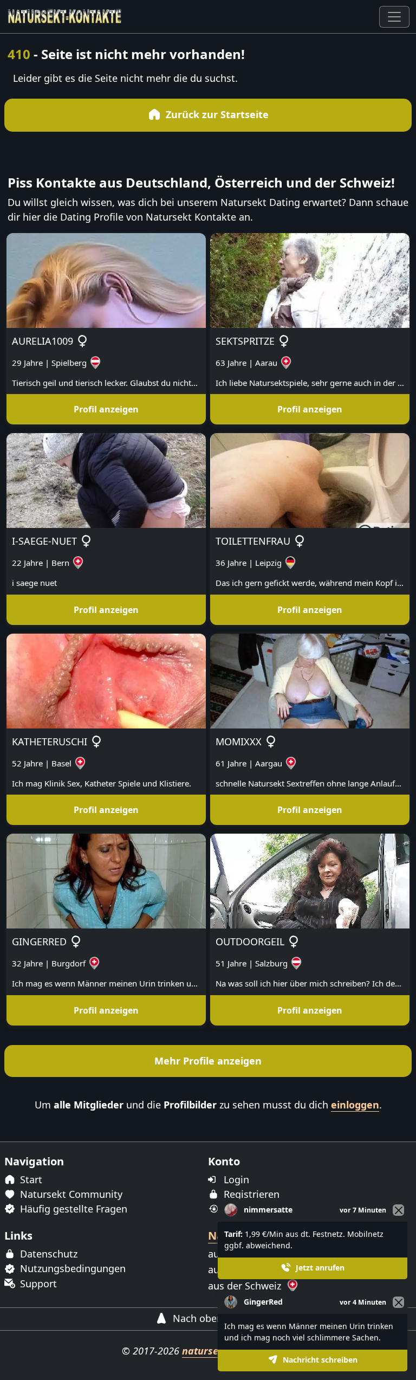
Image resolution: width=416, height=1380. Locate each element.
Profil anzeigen (106, 409)
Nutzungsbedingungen (71, 1268)
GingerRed (263, 1302)
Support (37, 1283)
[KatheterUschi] (106, 680)
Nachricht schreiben (319, 1360)
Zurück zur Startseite (216, 114)
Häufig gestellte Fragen (72, 1208)
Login (235, 1179)
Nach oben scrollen (216, 1318)
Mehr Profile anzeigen (208, 1060)
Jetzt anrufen (319, 1267)
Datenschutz (47, 1253)
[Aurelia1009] (106, 279)
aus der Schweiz (246, 1285)
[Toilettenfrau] (310, 480)
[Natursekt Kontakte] (64, 16)
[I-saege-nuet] (106, 480)
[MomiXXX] (310, 680)
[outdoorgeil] (310, 880)
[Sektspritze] (310, 279)
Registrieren (250, 1194)
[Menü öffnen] (394, 17)
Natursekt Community (69, 1194)
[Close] (398, 1302)
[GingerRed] (106, 880)
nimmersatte (268, 1209)
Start (29, 1179)
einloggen (355, 1104)
